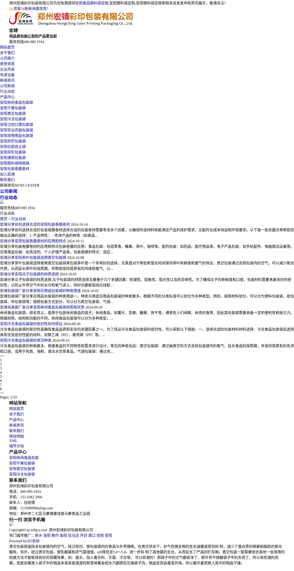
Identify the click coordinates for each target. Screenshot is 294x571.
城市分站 (16, 446)
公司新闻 (7, 86)
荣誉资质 (7, 64)
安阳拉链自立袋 (13, 147)
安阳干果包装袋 (13, 108)
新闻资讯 (7, 80)
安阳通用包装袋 (13, 158)
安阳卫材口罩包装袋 (16, 125)
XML (13, 441)
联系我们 (7, 180)
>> (2, 393)
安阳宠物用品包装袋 (16, 136)
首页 (3, 219)
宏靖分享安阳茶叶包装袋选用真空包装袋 (33, 258)
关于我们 (7, 53)
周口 (92, 535)
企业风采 (7, 69)
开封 (83, 535)
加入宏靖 (7, 174)
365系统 (33, 541)
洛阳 (47, 535)
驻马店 (73, 535)
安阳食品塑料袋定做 (91, 3)
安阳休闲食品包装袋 (16, 102)
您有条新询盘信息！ (32, 9)
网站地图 (16, 436)
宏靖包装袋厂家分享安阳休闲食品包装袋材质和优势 (42, 307)
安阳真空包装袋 (13, 113)
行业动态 (7, 91)
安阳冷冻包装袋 (13, 119)
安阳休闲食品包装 (24, 458)
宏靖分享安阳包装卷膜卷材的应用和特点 (33, 241)
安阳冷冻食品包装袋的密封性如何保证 (31, 324)
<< (2, 356)
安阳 (108, 535)
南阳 (63, 535)
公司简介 (7, 58)
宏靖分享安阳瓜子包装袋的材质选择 (29, 274)
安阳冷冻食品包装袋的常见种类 (25, 340)
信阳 (100, 535)
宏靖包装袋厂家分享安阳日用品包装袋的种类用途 (40, 291)
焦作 (55, 535)
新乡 (38, 535)
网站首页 (7, 47)
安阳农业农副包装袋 (16, 130)
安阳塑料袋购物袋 (14, 163)
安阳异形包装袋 (13, 141)
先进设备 (7, 75)
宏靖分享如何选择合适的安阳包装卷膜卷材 (35, 224)
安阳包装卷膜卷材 (14, 169)
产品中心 (7, 97)
